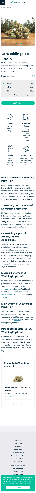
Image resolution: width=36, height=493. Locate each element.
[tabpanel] (18, 29)
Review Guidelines (18, 465)
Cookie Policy (18, 474)
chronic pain (6, 294)
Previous (2, 386)
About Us (18, 440)
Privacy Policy (18, 471)
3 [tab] (18, 43)
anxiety (22, 286)
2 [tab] (16, 43)
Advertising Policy (18, 459)
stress (17, 289)
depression (6, 289)
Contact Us (18, 443)
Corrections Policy (18, 456)
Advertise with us (18, 453)
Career (18, 447)
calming (17, 320)
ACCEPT (18, 487)
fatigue (4, 297)
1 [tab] (13, 43)
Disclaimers (18, 450)
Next (34, 386)
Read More (9, 396)
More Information (25, 483)
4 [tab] (21, 43)
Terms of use (18, 468)
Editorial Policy (17, 462)
